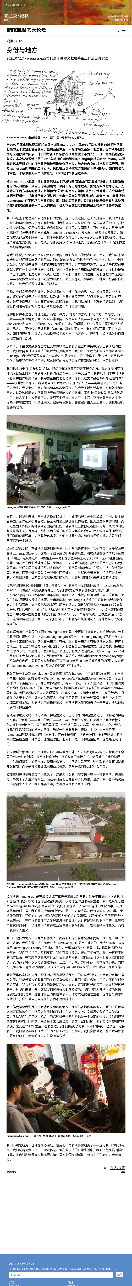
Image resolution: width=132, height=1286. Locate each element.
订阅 (70, 1282)
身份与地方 (22, 50)
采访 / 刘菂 (117, 1167)
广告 (12, 1282)
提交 (119, 1274)
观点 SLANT (16, 41)
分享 (123, 1171)
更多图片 (11, 1172)
